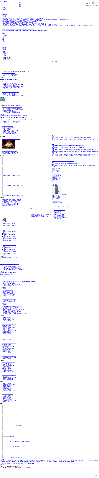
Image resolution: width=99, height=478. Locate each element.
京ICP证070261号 (8, 467)
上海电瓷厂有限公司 (57, 212)
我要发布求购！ (9, 59)
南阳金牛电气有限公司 (6, 318)
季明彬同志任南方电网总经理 (7, 110)
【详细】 (2, 81)
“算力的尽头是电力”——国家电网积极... (9, 74)
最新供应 (5, 220)
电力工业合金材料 (12, 22)
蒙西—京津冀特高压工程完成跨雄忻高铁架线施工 (11, 112)
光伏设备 (19, 30)
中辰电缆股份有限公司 (6, 401)
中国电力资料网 (77, 460)
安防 (54, 161)
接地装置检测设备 (32, 25)
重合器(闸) (23, 21)
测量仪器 (43, 24)
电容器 (53, 19)
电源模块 (5, 233)
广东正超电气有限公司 (6, 369)
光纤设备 (26, 26)
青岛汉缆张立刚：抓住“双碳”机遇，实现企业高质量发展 (12, 95)
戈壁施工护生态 (19, 425)
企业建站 (4, 55)
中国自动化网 (12, 461)
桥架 (38, 20)
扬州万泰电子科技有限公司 (7, 317)
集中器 (39, 23)
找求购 (3, 52)
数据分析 (4, 303)
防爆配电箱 (18, 19)
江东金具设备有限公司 (6, 326)
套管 (40, 20)
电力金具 (37, 18)
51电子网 (55, 460)
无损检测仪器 (11, 24)
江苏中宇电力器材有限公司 (7, 364)
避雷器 (64, 19)
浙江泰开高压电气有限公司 (7, 332)
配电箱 (6, 19)
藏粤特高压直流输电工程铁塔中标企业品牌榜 (10, 310)
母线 (33, 20)
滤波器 (42, 20)
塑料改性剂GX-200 (56, 178)
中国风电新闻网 (22, 460)
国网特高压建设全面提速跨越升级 (8, 294)
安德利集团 (4, 376)
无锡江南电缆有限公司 (58, 211)
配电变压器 (10, 19)
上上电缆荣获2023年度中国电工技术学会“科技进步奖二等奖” (9, 264)
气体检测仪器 (65, 25)
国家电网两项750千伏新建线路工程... (9, 293)
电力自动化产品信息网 (57, 461)
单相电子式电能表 (5, 23)
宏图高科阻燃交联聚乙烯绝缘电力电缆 (9, 132)
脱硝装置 (7, 29)
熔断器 (26, 21)
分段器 (19, 21)
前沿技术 (4, 288)
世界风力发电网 (24, 461)
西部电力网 (45, 460)
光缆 (29, 18)
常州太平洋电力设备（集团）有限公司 (61, 206)
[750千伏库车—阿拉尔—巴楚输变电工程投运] (8, 276)
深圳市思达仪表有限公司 (7, 328)
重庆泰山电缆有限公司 (6, 329)
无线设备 (20, 26)
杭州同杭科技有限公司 (6, 333)
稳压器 (6, 20)
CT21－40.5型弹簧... (56, 201)
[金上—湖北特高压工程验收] (6, 446)
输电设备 (19, 4)
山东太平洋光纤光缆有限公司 (59, 215)
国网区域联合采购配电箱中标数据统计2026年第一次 (11, 306)
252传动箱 (55, 184)
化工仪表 (32, 24)
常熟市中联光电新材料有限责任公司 (60, 217)
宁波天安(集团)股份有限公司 (7, 394)
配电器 (36, 19)
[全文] (20, 105)
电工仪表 (29, 24)
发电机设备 (4, 30)
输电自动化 (61, 161)
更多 (56, 61)
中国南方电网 (92, 460)
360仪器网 (72, 460)
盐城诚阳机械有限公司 (6, 345)
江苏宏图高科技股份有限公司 (7, 371)
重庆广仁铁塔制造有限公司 (7, 399)
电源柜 (45, 19)
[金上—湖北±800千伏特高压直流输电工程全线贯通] (6, 441)
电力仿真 (57, 161)
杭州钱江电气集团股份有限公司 (8, 346)
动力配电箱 (26, 19)
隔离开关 (9, 21)
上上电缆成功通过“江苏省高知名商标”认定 (10, 267)
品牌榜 (3, 41)
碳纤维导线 (8, 18)
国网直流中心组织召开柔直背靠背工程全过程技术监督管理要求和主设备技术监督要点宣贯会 (19, 281)
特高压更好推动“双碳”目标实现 (8, 282)
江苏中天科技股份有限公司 (59, 216)
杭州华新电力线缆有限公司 (7, 397)
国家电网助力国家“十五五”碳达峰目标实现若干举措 (11, 88)
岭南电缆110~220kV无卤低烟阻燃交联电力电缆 (11, 121)
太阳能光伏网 (63, 461)
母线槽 (36, 20)
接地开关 (16, 21)
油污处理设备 (24, 29)
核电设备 (23, 30)
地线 (5, 18)
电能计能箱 (32, 23)
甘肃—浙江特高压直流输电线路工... (8, 291)
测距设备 (86, 25)
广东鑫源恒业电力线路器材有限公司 (9, 343)
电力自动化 (4, 14)
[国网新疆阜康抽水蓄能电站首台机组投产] (10, 205)
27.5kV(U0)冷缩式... (56, 170)
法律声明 (6, 463)
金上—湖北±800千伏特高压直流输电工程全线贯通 (19, 441)
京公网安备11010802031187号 (25, 467)
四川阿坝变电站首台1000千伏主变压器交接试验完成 (11, 108)
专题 (3, 38)
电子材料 (21, 22)
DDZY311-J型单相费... (57, 197)
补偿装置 (41, 19)
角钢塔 (26, 18)
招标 (3, 39)
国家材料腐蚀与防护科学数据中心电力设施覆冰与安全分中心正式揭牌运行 (16, 91)
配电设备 (19, 5)
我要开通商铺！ (9, 57)
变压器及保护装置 (11, 20)
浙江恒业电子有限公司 (6, 396)
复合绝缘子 (17, 18)
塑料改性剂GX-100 (56, 179)
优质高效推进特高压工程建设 (7, 292)
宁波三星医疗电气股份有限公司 (60, 214)
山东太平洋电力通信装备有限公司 (8, 327)
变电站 (3, 20)
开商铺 (3, 51)
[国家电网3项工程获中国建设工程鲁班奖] (10, 201)
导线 (3, 18)
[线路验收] (6, 436)
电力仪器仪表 (4, 10)
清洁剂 (24, 22)
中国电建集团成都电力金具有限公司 (9, 330)
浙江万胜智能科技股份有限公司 (8, 395)
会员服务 (21, 463)
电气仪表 (25, 24)
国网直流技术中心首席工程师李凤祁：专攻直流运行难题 (12, 195)
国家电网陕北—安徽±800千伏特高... (9, 301)
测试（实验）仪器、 (55, 24)
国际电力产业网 (50, 460)
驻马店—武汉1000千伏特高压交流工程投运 (10, 204)
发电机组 (44, 30)
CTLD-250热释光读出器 (57, 202)
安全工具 (59, 19)
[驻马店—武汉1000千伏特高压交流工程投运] (10, 203)
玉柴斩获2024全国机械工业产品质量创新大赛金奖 (11, 266)
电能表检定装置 (18, 25)
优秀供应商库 (4, 35)
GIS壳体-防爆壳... (64, 194)
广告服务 (4, 49)
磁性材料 (18, 22)
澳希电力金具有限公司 (6, 387)
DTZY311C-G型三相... (57, 195)
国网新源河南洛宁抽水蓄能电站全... (8, 300)
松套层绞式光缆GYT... (57, 176)
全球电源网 (32, 460)
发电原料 (30, 30)
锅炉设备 (8, 30)
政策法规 (4, 304)
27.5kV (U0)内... (56, 169)
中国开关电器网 (45, 461)
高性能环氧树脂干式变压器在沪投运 (9, 83)
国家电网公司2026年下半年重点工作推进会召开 (9, 79)
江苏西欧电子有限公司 (6, 350)
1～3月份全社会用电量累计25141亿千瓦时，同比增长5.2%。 (13, 309)
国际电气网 (36, 460)
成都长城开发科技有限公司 (7, 398)
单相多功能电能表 (19, 23)
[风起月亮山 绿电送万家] (9, 415)
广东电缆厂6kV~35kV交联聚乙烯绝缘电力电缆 (10, 122)
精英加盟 (17, 463)
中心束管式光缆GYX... (57, 175)
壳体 (62, 19)
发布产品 (4, 53)
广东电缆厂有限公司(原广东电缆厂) (8, 390)
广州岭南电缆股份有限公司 (7, 389)
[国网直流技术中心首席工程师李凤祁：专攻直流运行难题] (8, 194)
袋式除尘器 (15, 29)
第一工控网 (88, 460)
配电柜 (3, 19)
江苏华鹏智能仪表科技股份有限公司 (9, 400)
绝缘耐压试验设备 (5, 25)
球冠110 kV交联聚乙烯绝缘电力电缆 (9, 133)
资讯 (3, 37)
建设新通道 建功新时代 (6, 296)
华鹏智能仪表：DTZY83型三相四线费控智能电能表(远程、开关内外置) (13, 117)
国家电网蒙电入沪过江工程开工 (8, 295)
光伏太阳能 (40, 461)
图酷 (3, 40)
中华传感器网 (82, 460)
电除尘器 (11, 29)
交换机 (23, 26)
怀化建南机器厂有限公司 (7, 368)
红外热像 (4, 24)
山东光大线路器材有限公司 (7, 320)
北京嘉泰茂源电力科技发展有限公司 (9, 377)
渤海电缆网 (36, 461)
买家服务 (4, 48)
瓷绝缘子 (20, 18)
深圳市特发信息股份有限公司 (59, 210)
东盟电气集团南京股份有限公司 (8, 370)
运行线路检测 (60, 25)
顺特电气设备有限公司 (6, 325)
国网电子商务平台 (6, 461)
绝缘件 (56, 19)
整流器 (20, 20)
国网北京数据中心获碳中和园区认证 (9, 283)
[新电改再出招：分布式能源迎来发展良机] (10, 150)
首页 (3, 32)
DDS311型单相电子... (57, 196)
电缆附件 (40, 18)
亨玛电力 (4, 460)
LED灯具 (29, 29)
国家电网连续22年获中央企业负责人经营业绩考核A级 (12, 175)
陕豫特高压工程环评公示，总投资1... (9, 299)
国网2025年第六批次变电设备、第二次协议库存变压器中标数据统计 (14, 313)
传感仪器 (50, 24)
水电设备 (26, 30)
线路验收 (12, 436)
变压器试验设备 (12, 25)
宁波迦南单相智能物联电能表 (7, 126)
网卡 (29, 26)
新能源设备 (12, 30)
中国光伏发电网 (63, 460)
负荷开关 (13, 21)
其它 (43, 18)
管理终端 (35, 23)
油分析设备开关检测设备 (47, 25)
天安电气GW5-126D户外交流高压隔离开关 (10, 130)
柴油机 (41, 30)
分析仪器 (46, 24)
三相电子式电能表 (12, 23)
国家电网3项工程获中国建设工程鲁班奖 (9, 202)
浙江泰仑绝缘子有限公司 (7, 351)
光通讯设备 (13, 26)
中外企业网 (68, 460)
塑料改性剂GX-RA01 (57, 177)
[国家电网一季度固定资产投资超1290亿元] (8, 272)
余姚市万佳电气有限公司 (7, 358)
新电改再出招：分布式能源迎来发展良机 (9, 151)
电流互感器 (28, 20)
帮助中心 (13, 463)
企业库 (3, 34)
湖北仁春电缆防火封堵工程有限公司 (9, 357)
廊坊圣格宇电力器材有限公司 (7, 378)
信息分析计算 (65, 161)
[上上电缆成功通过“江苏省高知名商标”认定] (8, 257)
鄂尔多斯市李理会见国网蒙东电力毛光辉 (9, 285)
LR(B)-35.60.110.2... (56, 180)
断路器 (3, 21)
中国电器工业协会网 (70, 461)
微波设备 (9, 26)
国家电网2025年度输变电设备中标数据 (9, 312)
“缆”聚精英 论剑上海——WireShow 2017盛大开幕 (11, 139)
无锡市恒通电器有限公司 (7, 383)
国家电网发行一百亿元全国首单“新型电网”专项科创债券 (12, 84)
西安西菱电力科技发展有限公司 (8, 348)
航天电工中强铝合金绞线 (7, 129)
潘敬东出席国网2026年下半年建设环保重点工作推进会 (12, 87)
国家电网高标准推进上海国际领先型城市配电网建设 (11, 200)
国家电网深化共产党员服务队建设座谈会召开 (10, 94)
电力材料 (4, 8)
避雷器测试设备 (55, 25)
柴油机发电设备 (37, 30)
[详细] (30, 71)
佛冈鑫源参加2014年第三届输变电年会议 (9, 153)
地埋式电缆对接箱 (56, 168)
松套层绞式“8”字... (56, 174)
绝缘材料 (7, 22)
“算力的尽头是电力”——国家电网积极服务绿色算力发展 (12, 86)
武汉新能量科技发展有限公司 (7, 379)
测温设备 (83, 25)
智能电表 (4, 9)
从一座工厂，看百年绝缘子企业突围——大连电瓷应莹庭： (13, 185)
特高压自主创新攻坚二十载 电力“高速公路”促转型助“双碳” (13, 109)
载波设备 (17, 26)
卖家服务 (4, 47)
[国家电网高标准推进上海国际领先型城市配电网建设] (12, 199)
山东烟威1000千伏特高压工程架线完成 (9, 111)
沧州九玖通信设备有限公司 (7, 349)
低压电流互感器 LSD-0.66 (57, 183)
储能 (1, 460)
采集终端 (44, 23)
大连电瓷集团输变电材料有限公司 (8, 321)
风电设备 (16, 30)
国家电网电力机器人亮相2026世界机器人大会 (10, 92)
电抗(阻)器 (16, 20)
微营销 (3, 54)
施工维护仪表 (21, 24)
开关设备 (4, 7)
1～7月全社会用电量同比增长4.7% (8, 73)
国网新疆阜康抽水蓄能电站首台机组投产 (9, 206)
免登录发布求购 (9, 58)
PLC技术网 (50, 461)
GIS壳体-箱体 (55, 185)
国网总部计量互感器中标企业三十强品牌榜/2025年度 (12, 311)
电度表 (7, 24)
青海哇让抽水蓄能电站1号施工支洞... (9, 290)
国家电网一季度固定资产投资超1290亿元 (6, 274)
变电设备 (19, 6)
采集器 (41, 23)
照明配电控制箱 (31, 19)
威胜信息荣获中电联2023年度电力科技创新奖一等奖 (11, 268)
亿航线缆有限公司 (5, 347)
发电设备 (4, 16)
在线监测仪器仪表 (38, 24)
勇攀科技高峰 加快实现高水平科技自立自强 (18, 457)
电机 (47, 30)
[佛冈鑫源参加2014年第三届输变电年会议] (10, 152)
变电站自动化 (70, 161)
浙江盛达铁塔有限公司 (58, 218)
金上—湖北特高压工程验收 (15, 446)
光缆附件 (31, 18)
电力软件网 (28, 460)
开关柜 (6, 21)
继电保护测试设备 (39, 25)
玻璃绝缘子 (13, 18)
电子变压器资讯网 (30, 461)
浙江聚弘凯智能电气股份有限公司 (8, 319)
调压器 (31, 20)
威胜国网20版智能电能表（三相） (8, 127)
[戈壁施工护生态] (9, 425)
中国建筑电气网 (18, 461)
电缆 (34, 18)
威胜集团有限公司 (57, 213)
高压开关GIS (32, 21)
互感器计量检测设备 (25, 25)
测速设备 (90, 25)
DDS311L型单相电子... (57, 198)
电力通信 (4, 13)
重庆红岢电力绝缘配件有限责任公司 (9, 375)
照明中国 (58, 460)
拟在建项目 (4, 287)
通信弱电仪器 (16, 24)
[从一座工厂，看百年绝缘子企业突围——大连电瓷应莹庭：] (8, 184)
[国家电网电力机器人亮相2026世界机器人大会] (38, 209)
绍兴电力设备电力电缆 (6, 128)
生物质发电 (41, 460)
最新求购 (5, 221)
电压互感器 (23, 20)
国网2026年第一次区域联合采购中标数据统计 (10, 308)
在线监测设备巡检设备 (77, 25)
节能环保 (4, 15)
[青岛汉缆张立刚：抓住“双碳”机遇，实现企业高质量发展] (8, 165)
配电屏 (38, 19)
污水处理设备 (19, 29)
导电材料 (4, 22)
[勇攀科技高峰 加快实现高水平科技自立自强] (6, 457)
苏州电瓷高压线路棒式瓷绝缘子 (8, 131)
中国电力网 (13, 460)
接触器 (67, 19)
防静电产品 (28, 22)
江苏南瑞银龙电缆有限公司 (7, 331)
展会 (3, 36)
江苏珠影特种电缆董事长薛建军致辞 (9, 93)
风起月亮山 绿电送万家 (20, 415)
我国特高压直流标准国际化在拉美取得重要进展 (11, 284)
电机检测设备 (70, 25)
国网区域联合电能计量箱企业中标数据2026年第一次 (11, 307)
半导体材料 (32, 22)
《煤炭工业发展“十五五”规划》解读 (9, 75)
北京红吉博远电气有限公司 (7, 352)
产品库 (3, 33)
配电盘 (47, 19)
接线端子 (13, 19)
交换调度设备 (4, 26)
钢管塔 (24, 18)
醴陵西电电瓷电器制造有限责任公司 (9, 356)
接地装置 (50, 19)
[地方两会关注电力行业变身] (8, 148)
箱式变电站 (22, 19)
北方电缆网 (17, 460)
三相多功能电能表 (26, 23)
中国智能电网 (8, 460)
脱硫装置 (4, 29)
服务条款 (9, 463)
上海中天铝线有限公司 (6, 344)
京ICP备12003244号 (15, 467)
